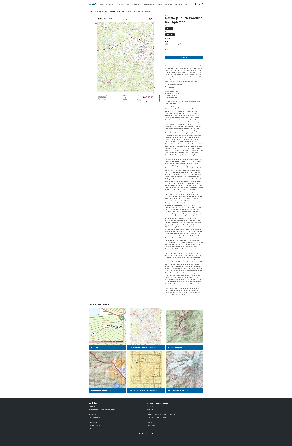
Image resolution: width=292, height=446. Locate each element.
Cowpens (171, 87)
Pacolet (174, 98)
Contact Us (150, 409)
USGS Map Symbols (94, 417)
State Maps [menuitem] (178, 4)
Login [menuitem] (186, 4)
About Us (149, 422)
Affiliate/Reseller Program (154, 420)
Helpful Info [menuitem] (168, 4)
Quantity (167, 49)
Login (90, 428)
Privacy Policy (151, 425)
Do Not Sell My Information (155, 428)
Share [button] (168, 62)
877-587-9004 (151, 406)
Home (91, 12)
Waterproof (170, 34)
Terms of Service (93, 422)
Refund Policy (93, 420)
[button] (195, 4)
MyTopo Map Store (148, 442)
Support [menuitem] (159, 4)
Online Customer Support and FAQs (157, 417)
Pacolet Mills (173, 95)
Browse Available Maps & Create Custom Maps (102, 409)
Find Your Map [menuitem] (108, 4)
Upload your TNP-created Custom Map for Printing (161, 414)
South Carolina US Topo (116, 12)
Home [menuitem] (101, 4)
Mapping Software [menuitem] (148, 4)
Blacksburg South (173, 91)
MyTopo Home (93, 406)
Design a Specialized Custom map (156, 412)
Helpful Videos (93, 414)
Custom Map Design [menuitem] (133, 4)
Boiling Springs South (176, 89)
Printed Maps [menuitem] (120, 4)
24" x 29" (169, 28)
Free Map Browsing (94, 425)
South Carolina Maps (101, 12)
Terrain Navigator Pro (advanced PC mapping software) (104, 412)
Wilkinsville (175, 93)
